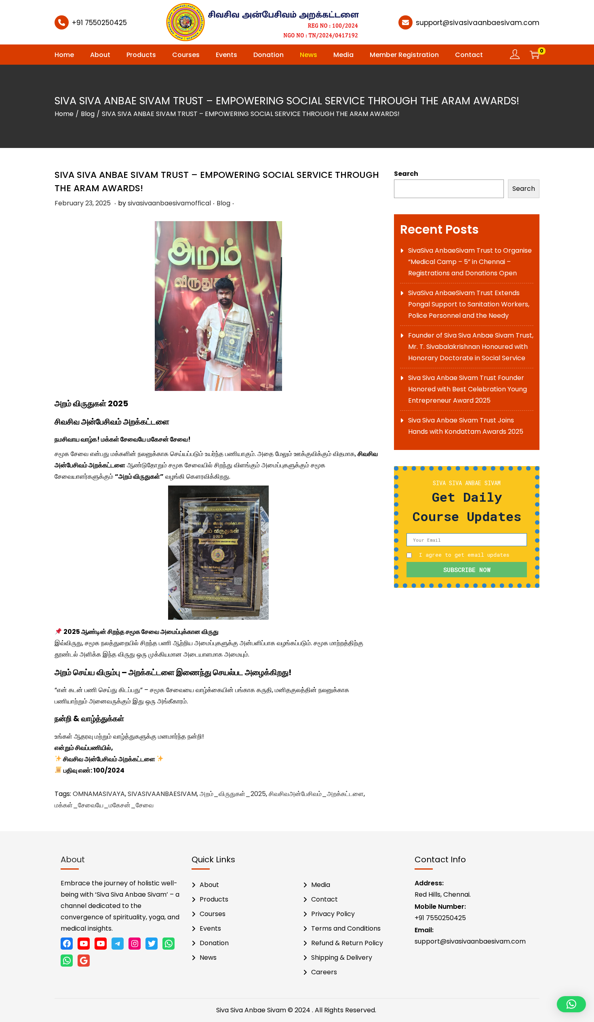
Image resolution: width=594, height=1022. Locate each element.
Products (214, 899)
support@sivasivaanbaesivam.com (477, 22)
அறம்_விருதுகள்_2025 (233, 793)
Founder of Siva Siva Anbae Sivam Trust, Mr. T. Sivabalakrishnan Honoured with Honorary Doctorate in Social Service (470, 347)
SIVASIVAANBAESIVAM (162, 793)
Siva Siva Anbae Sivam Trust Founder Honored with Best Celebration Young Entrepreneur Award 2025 (467, 389)
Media (320, 884)
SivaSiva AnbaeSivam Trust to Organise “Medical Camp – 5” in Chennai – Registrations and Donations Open (470, 262)
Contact (324, 899)
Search (406, 173)
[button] (571, 1004)
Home (64, 113)
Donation (214, 943)
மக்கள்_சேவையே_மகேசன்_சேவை (104, 805)
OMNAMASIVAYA (99, 793)
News (208, 957)
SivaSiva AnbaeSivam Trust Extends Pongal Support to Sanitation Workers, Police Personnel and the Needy (468, 304)
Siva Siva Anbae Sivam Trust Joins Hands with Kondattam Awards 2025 (465, 426)
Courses (212, 914)
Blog (88, 113)
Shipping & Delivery (341, 957)
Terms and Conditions (346, 928)
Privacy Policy (333, 914)
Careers (324, 972)
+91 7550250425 (99, 22)
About (209, 884)
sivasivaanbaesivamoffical (169, 203)
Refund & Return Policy (347, 943)
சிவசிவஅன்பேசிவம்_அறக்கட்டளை (316, 793)
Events (210, 928)
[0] (534, 54)
